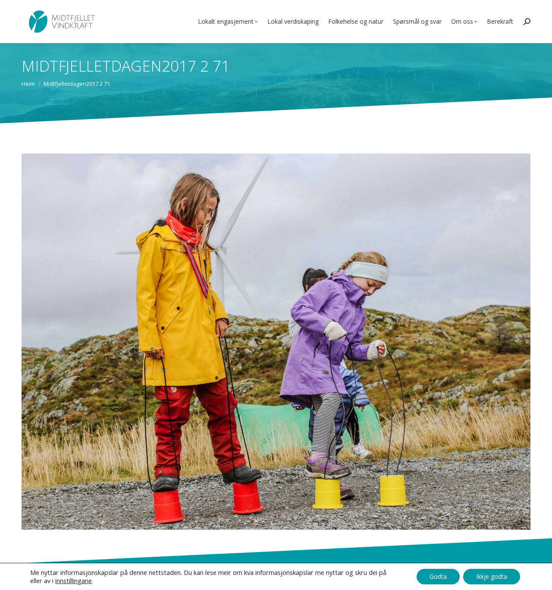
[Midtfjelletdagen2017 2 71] (276, 342)
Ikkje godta (491, 576)
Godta (438, 576)
